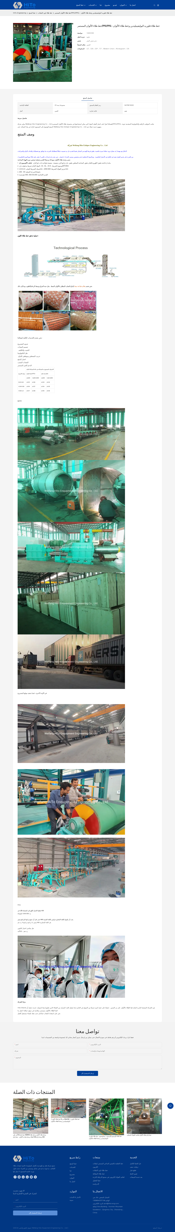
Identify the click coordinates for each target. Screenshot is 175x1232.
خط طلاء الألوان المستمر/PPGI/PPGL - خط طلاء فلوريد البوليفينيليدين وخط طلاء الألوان (83, 13)
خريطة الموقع (157, 1228)
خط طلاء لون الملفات (45, 13)
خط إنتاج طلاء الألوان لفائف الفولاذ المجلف (139, 1135)
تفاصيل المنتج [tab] (87, 98)
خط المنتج (32, 13)
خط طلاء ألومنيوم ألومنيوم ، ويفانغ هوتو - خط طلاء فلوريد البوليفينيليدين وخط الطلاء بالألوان (105, 1137)
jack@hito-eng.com (111, 1203)
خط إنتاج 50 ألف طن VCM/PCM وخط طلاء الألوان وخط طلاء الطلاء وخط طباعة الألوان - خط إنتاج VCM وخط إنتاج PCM (29, 1136)
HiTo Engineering (19, 13)
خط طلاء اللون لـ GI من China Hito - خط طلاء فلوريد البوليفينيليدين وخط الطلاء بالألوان (65, 1120)
